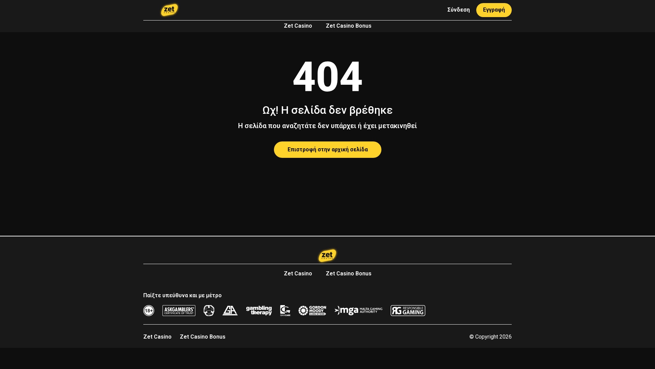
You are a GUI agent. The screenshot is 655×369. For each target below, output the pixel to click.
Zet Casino (298, 26)
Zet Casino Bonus (349, 26)
